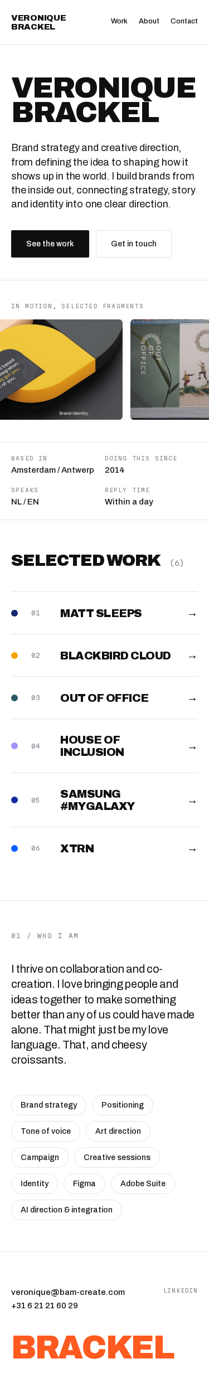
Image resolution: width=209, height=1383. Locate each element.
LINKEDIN (180, 1290)
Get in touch (134, 244)
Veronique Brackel (38, 22)
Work (119, 21)
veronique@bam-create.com (68, 1292)
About (149, 21)
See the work (50, 244)
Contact (184, 21)
